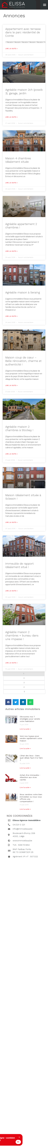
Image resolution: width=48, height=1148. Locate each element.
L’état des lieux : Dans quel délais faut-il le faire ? (31, 758)
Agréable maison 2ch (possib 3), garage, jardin (24, 91)
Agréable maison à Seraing (22, 292)
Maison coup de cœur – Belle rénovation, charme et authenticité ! (23, 361)
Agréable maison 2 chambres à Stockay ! (19, 428)
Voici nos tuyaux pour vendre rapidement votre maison (31, 738)
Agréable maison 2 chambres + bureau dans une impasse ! (21, 635)
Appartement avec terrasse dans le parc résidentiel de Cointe (23, 32)
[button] (44, 4)
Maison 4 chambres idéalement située (18, 160)
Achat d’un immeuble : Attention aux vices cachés (30, 777)
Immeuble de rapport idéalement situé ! (19, 565)
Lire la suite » (11, 48)
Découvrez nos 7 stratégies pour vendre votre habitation (30, 719)
